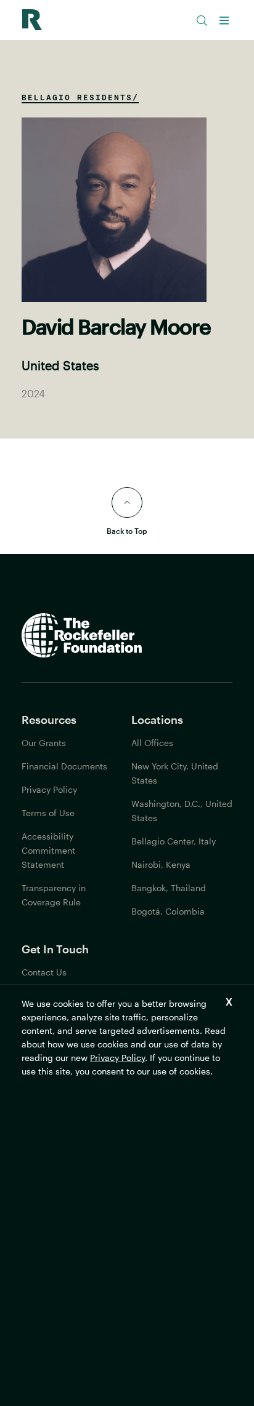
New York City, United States (174, 773)
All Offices (152, 742)
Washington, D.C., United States (181, 810)
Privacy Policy (117, 1057)
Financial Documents (64, 766)
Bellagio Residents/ (80, 97)
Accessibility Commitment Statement (48, 850)
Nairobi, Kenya (160, 864)
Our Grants (44, 742)
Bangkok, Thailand (168, 888)
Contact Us (44, 972)
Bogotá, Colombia (168, 911)
